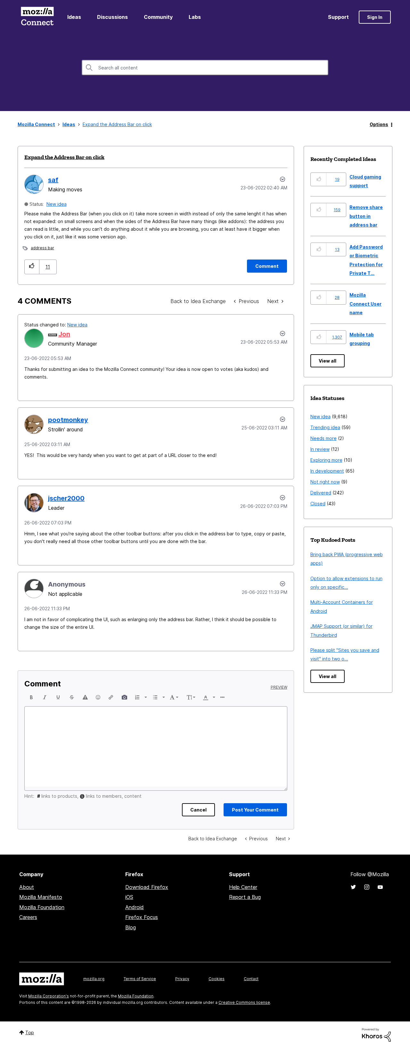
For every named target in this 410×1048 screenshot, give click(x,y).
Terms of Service (140, 978)
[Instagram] (367, 887)
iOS (129, 897)
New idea (56, 204)
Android (134, 907)
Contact (251, 978)
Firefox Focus (141, 917)
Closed (317, 503)
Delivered (320, 492)
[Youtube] (380, 887)
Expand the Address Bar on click (64, 157)
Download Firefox (146, 887)
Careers (28, 917)
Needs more (323, 438)
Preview (279, 687)
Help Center (243, 887)
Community (158, 17)
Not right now (325, 481)
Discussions (112, 17)
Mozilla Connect (37, 17)
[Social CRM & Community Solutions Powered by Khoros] (376, 1034)
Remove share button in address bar (366, 216)
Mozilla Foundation (41, 907)
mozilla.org (93, 978)
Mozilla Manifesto (40, 897)
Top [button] (29, 1032)
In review (320, 449)
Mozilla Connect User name (365, 303)
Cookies (217, 978)
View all (327, 361)
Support (338, 17)
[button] (31, 267)
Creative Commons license (244, 1002)
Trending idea (325, 427)
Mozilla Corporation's (48, 996)
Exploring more (326, 460)
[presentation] (31, 697)
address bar (42, 247)
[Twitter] (353, 887)
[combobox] (205, 67)
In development (327, 471)
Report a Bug (245, 897)
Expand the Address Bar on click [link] (117, 124)
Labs (195, 17)
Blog (130, 927)
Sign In (374, 17)
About (26, 887)
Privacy (182, 978)
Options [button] (379, 124)
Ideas (74, 17)
